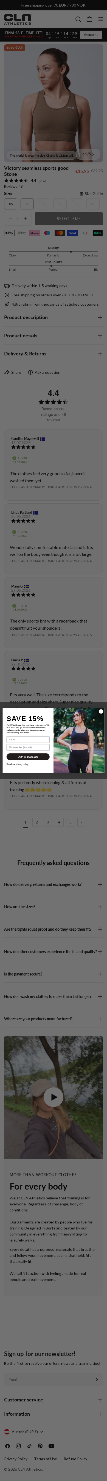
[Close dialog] (101, 711)
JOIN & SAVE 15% (28, 756)
